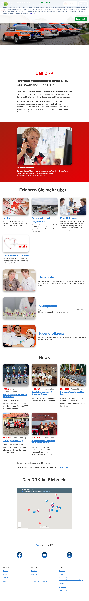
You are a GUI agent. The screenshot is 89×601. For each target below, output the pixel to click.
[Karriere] (16, 206)
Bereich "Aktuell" (65, 467)
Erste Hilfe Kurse (69, 218)
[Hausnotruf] (19, 280)
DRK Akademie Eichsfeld (16, 255)
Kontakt (61, 574)
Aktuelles (34, 574)
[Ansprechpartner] (44, 146)
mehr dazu (33, 13)
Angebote (34, 571)
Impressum (62, 587)
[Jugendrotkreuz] (19, 336)
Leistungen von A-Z (37, 578)
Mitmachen (6, 581)
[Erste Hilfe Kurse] (73, 206)
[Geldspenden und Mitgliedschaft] (45, 206)
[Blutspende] (19, 308)
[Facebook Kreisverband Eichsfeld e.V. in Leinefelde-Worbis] (19, 555)
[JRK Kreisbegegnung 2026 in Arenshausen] (16, 375)
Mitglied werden (8, 578)
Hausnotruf (47, 276)
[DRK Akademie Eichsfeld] (16, 243)
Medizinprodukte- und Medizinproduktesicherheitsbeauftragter (71, 579)
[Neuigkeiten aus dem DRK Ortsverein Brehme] (45, 375)
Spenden (5, 571)
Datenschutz (63, 590)
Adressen (62, 571)
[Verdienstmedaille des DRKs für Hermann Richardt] (45, 424)
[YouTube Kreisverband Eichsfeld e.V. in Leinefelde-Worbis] (44, 555)
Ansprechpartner (25, 167)
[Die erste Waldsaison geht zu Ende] (73, 375)
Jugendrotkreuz (51, 333)
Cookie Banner (45, 2)
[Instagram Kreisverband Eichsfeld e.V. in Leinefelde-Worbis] (69, 555)
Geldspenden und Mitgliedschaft (41, 219)
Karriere (7, 218)
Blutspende (47, 305)
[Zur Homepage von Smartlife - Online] (6, 4)
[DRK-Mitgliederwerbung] (16, 424)
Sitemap (61, 583)
